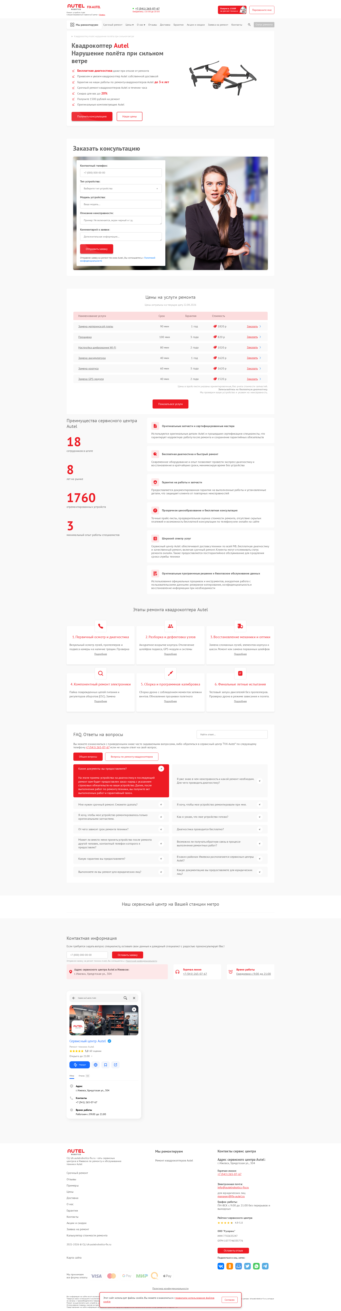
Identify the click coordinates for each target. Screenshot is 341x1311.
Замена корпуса (88, 368)
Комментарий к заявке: (95, 229)
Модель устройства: (93, 197)
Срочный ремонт (112, 24)
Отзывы (152, 24)
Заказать (252, 326)
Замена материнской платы (95, 326)
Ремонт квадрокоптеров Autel (174, 1160)
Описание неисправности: (96, 213)
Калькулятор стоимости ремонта (87, 1235)
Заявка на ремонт (218, 24)
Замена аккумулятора (92, 358)
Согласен (230, 1299)
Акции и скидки (196, 24)
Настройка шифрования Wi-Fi (97, 347)
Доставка (165, 24)
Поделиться (221, 1266)
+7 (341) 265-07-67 (147, 8)
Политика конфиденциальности (170, 1288)
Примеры (73, 1185)
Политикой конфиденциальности (141, 960)
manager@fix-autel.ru (231, 1196)
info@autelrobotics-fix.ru (233, 1187)
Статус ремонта (264, 24)
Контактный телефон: (94, 165)
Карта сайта (74, 1257)
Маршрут (82, 1065)
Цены (129, 24)
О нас (140, 24)
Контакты (236, 24)
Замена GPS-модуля (91, 379)
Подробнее (100, 654)
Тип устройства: (90, 181)
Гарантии (179, 24)
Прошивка (85, 337)
